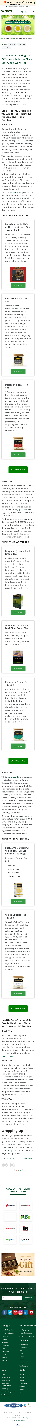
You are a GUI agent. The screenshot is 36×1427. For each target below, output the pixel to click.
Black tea (17, 192)
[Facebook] (4, 1312)
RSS (19, 1170)
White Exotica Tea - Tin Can (16, 916)
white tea (6, 48)
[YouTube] (31, 1312)
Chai (3, 1348)
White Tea (5, 1342)
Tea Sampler (6, 1380)
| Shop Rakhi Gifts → (18, 3)
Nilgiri (22, 1380)
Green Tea (5, 1339)
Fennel (22, 1363)
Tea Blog (5, 1389)
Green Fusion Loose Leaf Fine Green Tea (16, 627)
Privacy (18, 1418)
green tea (22, 44)
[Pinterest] (15, 1312)
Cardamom (24, 1344)
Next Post (28, 1158)
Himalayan (23, 1384)
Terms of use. (10, 1418)
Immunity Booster (8, 1333)
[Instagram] (20, 1312)
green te (15, 777)
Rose (21, 1354)
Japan (22, 1390)
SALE (3, 1374)
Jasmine (23, 1360)
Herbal (4, 1354)
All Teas (22, 1393)
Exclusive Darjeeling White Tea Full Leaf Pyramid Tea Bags (17, 850)
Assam (22, 1377)
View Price (18, 285)
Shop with (13, 1150)
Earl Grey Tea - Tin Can (16, 300)
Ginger (22, 1357)
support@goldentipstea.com (16, 6)
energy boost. (8, 1056)
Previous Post (9, 1158)
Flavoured (5, 1351)
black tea (12, 44)
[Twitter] (10, 1312)
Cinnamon (23, 1348)
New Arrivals (6, 1377)
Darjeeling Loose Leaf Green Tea (17, 552)
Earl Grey (5, 1360)
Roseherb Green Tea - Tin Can (17, 683)
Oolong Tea (5, 1345)
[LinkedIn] (26, 1312)
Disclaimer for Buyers (18, 1420)
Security (25, 1418)
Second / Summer (26, 1333)
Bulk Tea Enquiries (8, 1392)
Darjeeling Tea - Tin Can (16, 386)
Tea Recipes (24, 1366)
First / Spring (24, 1330)
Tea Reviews (6, 1395)
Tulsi (21, 1351)
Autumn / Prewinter (27, 1336)
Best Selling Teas (8, 1330)
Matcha (4, 1357)
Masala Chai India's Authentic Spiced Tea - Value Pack (17, 227)
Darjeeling (23, 1374)
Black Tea (5, 1336)
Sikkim (22, 1387)
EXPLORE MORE (18, 469)
